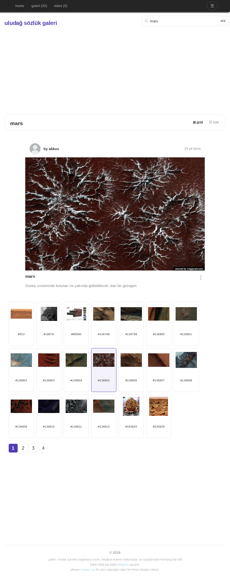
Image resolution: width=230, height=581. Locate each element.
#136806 (131, 380)
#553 (21, 334)
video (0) (60, 6)
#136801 (186, 334)
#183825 (131, 426)
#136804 (76, 380)
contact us (88, 569)
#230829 (159, 426)
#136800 (159, 334)
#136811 (76, 426)
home (19, 6)
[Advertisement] (115, 68)
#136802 (21, 380)
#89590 (76, 334)
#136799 (131, 334)
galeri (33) (39, 6)
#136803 (49, 380)
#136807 (159, 380)
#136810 (49, 426)
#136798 (104, 334)
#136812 (104, 426)
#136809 (21, 426)
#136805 (104, 380)
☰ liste (214, 122)
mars (16, 123)
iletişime (123, 564)
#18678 (49, 334)
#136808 (186, 380)
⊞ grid (198, 122)
